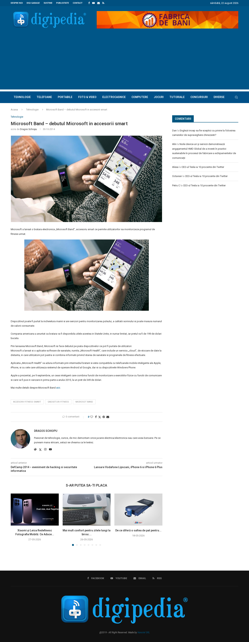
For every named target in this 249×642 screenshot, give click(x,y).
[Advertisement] (124, 62)
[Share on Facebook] (96, 416)
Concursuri (199, 97)
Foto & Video (87, 97)
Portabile (65, 97)
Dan (174, 130)
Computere (140, 97)
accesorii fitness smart (27, 402)
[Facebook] (89, 3)
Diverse (219, 97)
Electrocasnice (114, 97)
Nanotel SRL (144, 632)
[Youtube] (93, 3)
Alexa (175, 167)
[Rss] (103, 3)
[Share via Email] (107, 416)
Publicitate (62, 3)
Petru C (176, 185)
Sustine (48, 3)
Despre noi (17, 3)
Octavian (177, 176)
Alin (174, 144)
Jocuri (159, 97)
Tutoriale (177, 97)
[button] (16, 519)
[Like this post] (91, 416)
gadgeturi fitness (58, 402)
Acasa (14, 109)
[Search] (236, 97)
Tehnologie (22, 97)
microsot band (84, 402)
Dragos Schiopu (28, 129)
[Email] (98, 3)
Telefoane (44, 97)
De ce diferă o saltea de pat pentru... (138, 530)
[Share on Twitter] (99, 417)
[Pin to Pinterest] (104, 416)
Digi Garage (33, 3)
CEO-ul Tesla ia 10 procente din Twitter (202, 167)
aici (58, 387)
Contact (77, 3)
